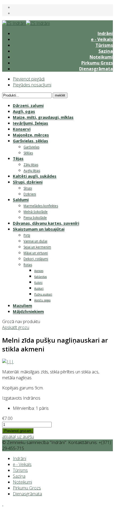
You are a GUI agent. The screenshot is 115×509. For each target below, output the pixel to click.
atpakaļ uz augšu (18, 436)
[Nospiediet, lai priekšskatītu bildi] (8, 362)
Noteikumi (101, 57)
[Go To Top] (2, 504)
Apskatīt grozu (15, 327)
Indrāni (105, 33)
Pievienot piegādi (29, 79)
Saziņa (105, 51)
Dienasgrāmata (96, 69)
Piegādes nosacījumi (32, 85)
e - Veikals (102, 39)
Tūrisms (104, 45)
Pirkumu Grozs (97, 63)
